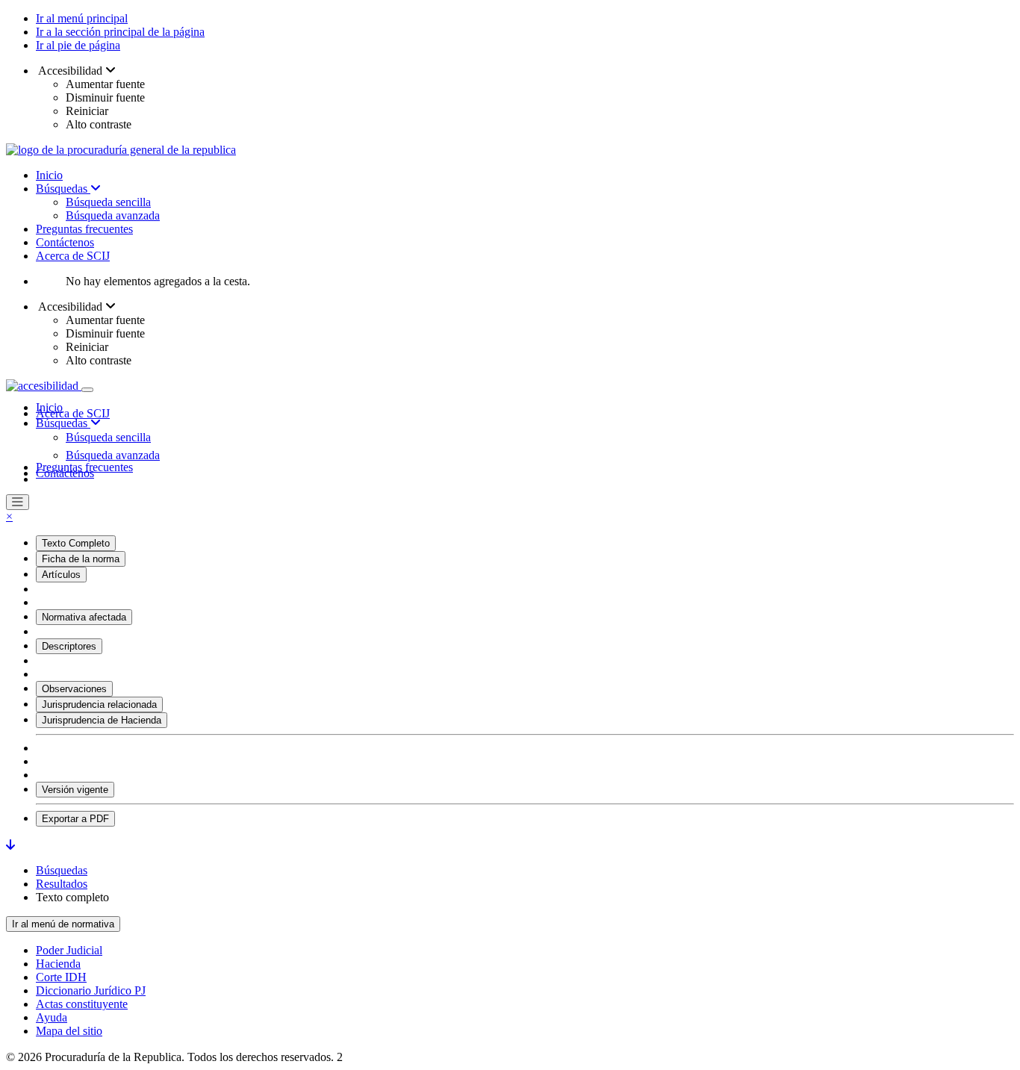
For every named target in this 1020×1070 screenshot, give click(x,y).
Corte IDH (61, 977)
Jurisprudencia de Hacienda (101, 720)
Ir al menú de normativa (63, 924)
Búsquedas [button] (63, 423)
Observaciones (74, 688)
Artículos (61, 574)
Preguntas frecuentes (84, 229)
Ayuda (51, 1017)
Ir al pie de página (78, 45)
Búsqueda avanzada (113, 215)
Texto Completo (76, 543)
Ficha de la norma (80, 558)
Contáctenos (65, 242)
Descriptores (69, 646)
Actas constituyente (82, 1004)
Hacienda (58, 963)
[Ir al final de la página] (10, 845)
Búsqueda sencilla (108, 202)
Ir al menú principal (82, 18)
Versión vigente (75, 789)
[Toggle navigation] (87, 390)
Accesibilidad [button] (70, 70)
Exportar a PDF (75, 818)
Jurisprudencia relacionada (99, 704)
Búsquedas (63, 188)
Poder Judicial (69, 950)
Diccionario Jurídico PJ (91, 990)
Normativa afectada (84, 617)
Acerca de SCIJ (73, 255)
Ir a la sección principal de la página (120, 31)
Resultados (61, 883)
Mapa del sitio (69, 1030)
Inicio (49, 175)
